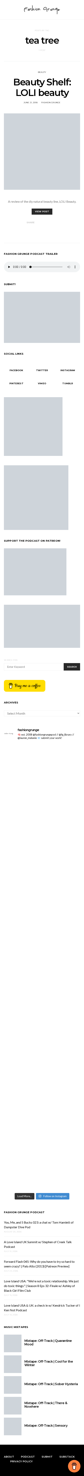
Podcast (28, 1456)
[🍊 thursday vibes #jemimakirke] (42, 855)
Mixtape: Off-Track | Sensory (45, 1425)
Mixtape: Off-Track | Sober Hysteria (51, 1384)
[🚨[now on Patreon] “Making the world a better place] (42, 1078)
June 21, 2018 (31, 102)
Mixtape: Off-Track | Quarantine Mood (48, 1342)
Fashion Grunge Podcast (24, 1212)
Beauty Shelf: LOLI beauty (42, 87)
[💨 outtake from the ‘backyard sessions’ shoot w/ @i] (42, 944)
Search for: (11, 660)
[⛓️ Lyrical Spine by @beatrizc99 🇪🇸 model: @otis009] (42, 1123)
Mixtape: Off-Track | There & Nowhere (45, 1404)
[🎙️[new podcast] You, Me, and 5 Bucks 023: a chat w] (42, 810)
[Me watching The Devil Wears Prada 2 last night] (42, 900)
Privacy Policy (21, 1461)
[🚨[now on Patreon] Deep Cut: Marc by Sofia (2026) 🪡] (42, 1034)
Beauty (42, 72)
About (9, 1456)
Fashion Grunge (51, 102)
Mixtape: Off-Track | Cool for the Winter (48, 1363)
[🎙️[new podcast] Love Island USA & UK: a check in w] (42, 1168)
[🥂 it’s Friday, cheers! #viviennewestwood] (42, 765)
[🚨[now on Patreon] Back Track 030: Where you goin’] (42, 989)
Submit (47, 1456)
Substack (67, 1456)
